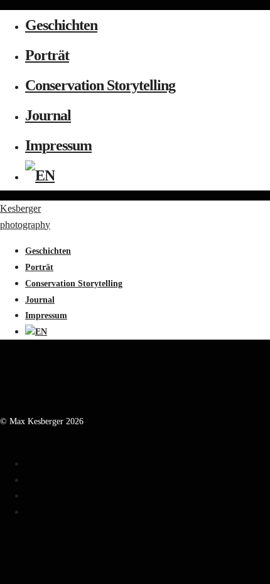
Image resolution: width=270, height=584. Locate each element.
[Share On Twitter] (29, 479)
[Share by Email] (29, 511)
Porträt (47, 55)
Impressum (58, 145)
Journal (48, 115)
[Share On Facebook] (29, 463)
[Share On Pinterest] (29, 495)
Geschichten (61, 25)
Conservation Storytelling (100, 85)
